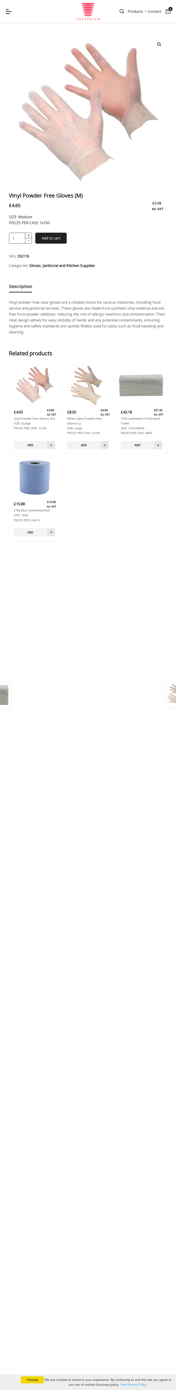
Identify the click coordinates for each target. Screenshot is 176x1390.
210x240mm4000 (140, 425)
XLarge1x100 (34, 423)
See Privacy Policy (133, 1384)
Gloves (35, 265)
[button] (159, 44)
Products (135, 11)
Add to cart (51, 238)
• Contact (152, 11)
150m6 (32, 515)
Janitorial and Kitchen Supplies (69, 265)
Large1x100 (84, 425)
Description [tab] (20, 286)
